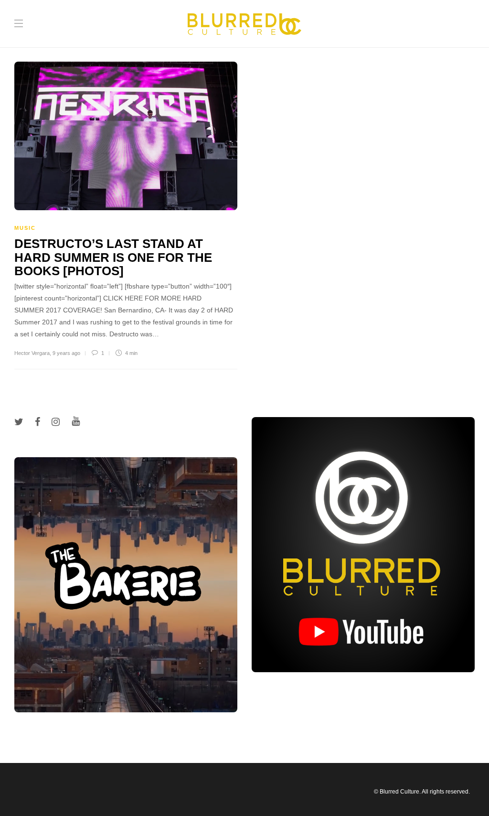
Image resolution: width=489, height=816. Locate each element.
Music (25, 228)
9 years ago (66, 353)
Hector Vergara (32, 353)
